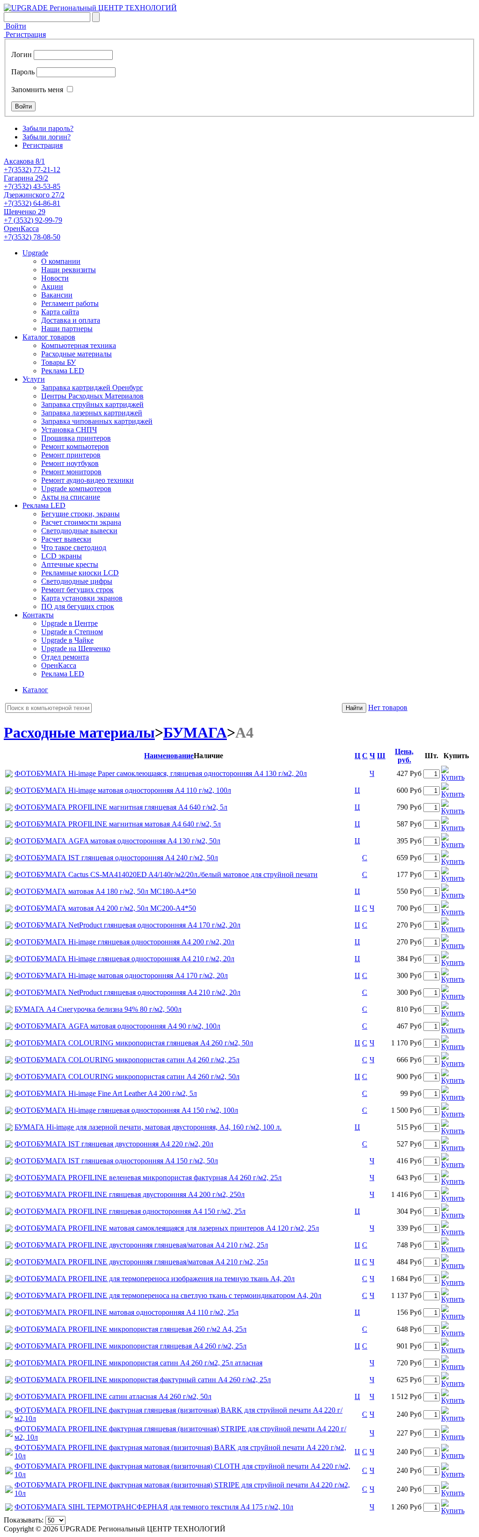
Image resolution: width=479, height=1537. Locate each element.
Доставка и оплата (70, 320)
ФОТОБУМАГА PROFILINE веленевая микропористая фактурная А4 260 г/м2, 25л (148, 1178)
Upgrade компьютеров (76, 489)
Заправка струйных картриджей (92, 404)
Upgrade (35, 253)
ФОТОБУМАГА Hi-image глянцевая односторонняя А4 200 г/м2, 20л (124, 942)
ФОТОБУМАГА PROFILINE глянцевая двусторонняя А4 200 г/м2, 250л (130, 1194)
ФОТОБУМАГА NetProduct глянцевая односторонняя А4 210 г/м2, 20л (127, 992)
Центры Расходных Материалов (92, 396)
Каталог (35, 690)
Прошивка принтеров (76, 438)
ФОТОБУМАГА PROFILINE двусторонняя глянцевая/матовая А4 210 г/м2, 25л (141, 1245)
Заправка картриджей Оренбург (92, 388)
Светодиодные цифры (76, 581)
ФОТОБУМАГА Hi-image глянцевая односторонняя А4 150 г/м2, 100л (126, 1110)
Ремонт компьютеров (75, 446)
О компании (60, 261)
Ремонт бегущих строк (77, 590)
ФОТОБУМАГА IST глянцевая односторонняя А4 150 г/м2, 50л (116, 1161)
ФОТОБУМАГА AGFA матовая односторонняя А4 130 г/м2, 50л (117, 841)
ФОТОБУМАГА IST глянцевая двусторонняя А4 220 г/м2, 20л (114, 1144)
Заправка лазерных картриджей (91, 413)
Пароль (23, 72)
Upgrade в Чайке (67, 640)
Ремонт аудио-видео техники (87, 480)
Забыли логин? (46, 137)
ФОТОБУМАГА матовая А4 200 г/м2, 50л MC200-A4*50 (105, 908)
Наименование (169, 756)
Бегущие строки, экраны (80, 514)
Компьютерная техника (78, 345)
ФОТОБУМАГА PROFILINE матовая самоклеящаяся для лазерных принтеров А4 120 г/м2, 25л (167, 1228)
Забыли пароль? (47, 128)
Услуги (33, 379)
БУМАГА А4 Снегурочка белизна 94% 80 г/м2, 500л (98, 1009)
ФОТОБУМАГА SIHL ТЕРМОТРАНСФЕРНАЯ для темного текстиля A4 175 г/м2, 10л (154, 1507)
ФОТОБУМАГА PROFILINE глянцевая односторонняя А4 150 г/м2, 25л (130, 1211)
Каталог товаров (48, 337)
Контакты (38, 615)
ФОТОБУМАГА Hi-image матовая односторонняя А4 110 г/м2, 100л (123, 790)
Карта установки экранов (82, 598)
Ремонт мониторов (71, 472)
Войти (15, 26)
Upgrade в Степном (72, 632)
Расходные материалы (76, 354)
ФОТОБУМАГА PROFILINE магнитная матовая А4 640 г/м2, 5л (118, 824)
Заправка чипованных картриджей (96, 421)
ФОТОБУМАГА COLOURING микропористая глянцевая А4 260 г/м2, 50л (134, 1043)
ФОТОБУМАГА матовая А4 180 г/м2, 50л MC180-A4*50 (105, 891)
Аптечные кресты (69, 564)
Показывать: (24, 1520)
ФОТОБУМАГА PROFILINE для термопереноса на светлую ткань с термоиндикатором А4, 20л (168, 1295)
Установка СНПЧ (69, 430)
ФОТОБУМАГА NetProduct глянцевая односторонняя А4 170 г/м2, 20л (127, 925)
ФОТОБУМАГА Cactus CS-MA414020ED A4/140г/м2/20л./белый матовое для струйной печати (166, 874)
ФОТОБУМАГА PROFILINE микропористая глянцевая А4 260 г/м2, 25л (131, 1346)
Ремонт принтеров (71, 455)
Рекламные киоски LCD (80, 573)
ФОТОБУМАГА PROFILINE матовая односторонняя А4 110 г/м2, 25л (127, 1312)
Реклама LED (62, 371)
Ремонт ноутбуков (70, 463)
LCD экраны (61, 556)
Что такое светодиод (73, 547)
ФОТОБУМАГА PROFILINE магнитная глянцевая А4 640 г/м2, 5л (121, 807)
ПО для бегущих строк (77, 606)
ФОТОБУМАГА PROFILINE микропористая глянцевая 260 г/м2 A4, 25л (131, 1329)
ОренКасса (58, 665)
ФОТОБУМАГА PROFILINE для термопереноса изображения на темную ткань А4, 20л (155, 1279)
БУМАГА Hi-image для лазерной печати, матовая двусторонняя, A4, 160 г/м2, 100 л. (148, 1127)
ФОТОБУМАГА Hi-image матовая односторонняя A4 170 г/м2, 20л (121, 975)
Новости (55, 278)
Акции (52, 286)
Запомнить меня (37, 90)
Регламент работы (70, 303)
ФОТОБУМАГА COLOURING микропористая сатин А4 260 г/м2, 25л (127, 1060)
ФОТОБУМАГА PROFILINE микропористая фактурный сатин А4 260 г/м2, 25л (143, 1380)
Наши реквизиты (68, 270)
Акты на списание (70, 497)
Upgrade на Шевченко (75, 648)
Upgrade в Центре (69, 623)
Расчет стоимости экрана (81, 522)
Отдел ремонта (65, 657)
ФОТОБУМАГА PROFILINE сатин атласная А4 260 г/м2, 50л (113, 1396)
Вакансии (57, 295)
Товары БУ (58, 362)
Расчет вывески (66, 539)
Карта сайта (60, 312)
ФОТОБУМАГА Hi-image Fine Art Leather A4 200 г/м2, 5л (106, 1093)
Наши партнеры (67, 329)
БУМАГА (195, 732)
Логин (21, 54)
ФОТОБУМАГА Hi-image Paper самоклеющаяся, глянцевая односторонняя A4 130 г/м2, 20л (161, 773)
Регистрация (25, 34)
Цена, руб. (404, 755)
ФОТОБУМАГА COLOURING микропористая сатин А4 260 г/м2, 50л (127, 1076)
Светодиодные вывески (79, 531)
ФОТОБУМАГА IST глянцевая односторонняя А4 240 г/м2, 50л (116, 858)
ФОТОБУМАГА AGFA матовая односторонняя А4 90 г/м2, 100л (117, 1026)
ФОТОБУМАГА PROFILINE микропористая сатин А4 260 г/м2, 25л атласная (138, 1363)
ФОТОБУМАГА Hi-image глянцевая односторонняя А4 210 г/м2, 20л (124, 959)
